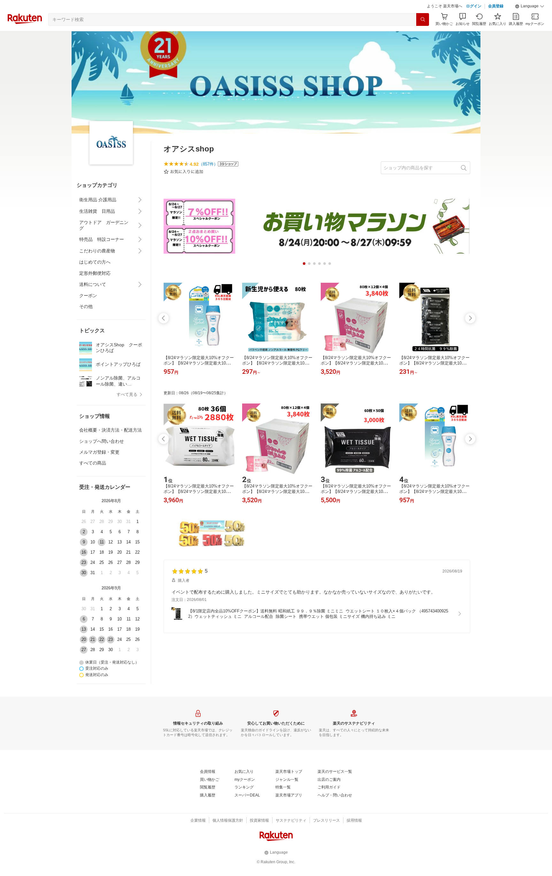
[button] (529, 6)
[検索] (422, 19)
